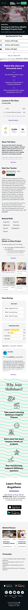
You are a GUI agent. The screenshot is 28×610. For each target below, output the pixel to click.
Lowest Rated (13, 345)
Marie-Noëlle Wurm (13, 171)
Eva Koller (10, 352)
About (6, 595)
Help (16, 595)
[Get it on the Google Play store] (14, 513)
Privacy (20, 595)
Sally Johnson (20, 271)
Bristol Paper (16, 225)
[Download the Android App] (20, 585)
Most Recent (20, 345)
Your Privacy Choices (13, 602)
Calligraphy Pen (15, 228)
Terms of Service (19, 58)
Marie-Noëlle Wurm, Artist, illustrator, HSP (13, 32)
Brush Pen (5, 228)
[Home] (13, 3)
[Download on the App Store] (14, 507)
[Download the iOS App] (8, 585)
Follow (18, 171)
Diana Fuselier (20, 286)
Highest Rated (5, 345)
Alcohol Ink (15, 222)
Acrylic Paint (6, 222)
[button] (3, 3)
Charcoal (5, 231)
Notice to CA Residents (14, 604)
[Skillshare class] (9, 534)
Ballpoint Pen (6, 225)
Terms (14, 597)
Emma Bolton (5, 287)
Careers (11, 595)
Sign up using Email (14, 55)
